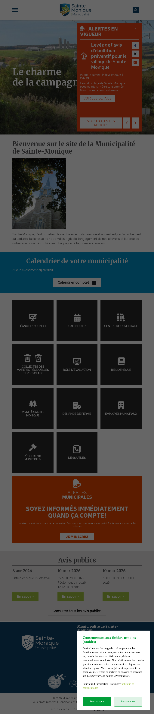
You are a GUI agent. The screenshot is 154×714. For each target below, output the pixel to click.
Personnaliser (128, 701)
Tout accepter (97, 701)
